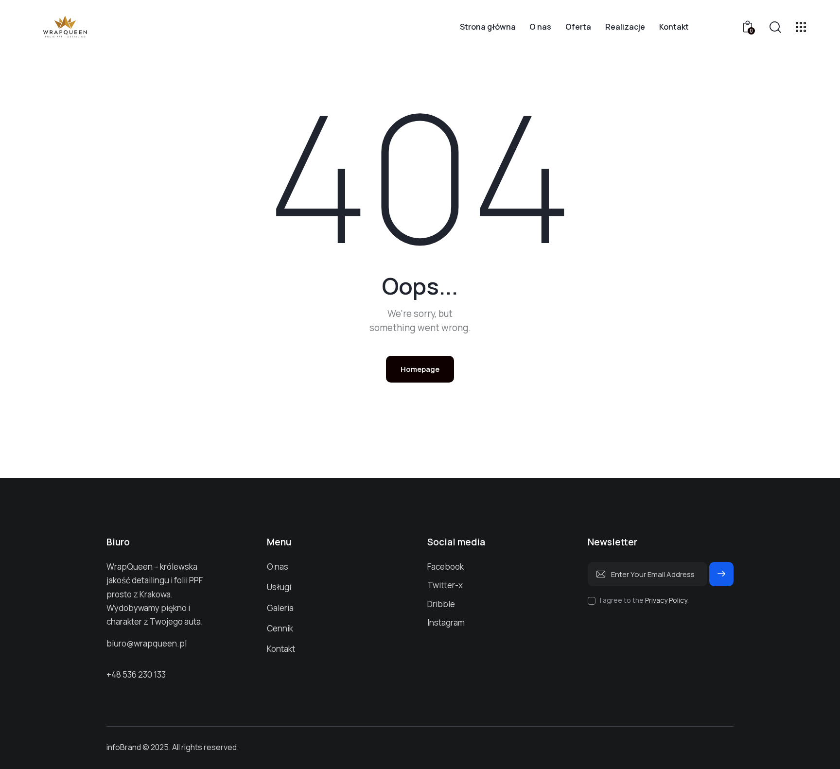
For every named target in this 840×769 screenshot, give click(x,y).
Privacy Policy (666, 600)
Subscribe (721, 578)
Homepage (420, 369)
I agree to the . (644, 600)
